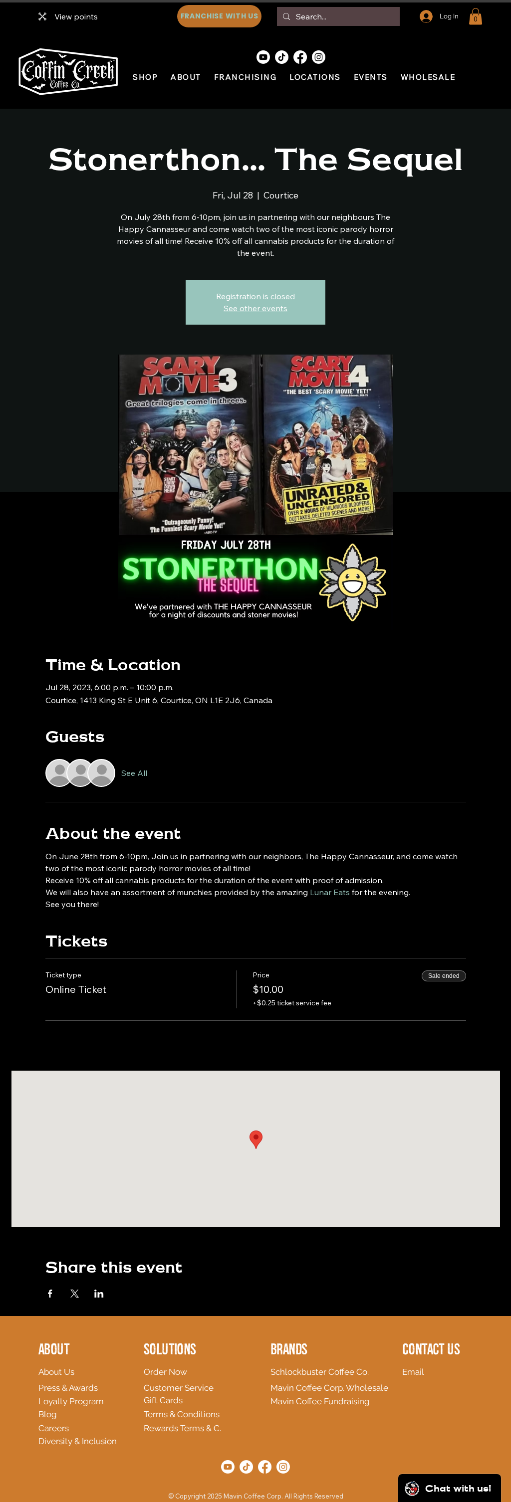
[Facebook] (300, 57)
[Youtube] (263, 57)
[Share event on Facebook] (50, 1294)
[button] (476, 16)
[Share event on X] (74, 1294)
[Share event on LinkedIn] (99, 1294)
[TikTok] (281, 57)
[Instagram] (318, 57)
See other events (255, 308)
